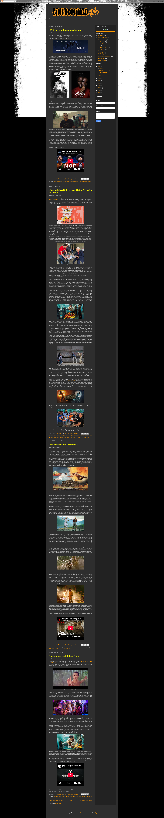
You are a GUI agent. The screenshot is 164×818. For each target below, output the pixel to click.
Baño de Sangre (101, 42)
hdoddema (82, 813)
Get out (67, 181)
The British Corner (102, 40)
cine (61, 647)
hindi (88, 647)
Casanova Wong (69, 435)
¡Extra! (99, 46)
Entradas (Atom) (59, 803)
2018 (99, 85)
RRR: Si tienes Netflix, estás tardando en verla (63, 444)
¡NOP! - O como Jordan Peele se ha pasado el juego (65, 30)
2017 (99, 88)
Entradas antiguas (86, 800)
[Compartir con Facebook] (86, 179)
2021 (99, 78)
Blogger (96, 813)
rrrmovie (84, 437)
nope (83, 181)
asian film (62, 435)
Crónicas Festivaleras (79, 435)
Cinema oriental (67, 647)
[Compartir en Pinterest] (88, 179)
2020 (99, 80)
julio (100, 75)
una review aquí (72, 380)
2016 (99, 90)
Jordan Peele (76, 181)
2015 (99, 92)
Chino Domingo (101, 54)
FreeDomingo (101, 52)
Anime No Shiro (101, 44)
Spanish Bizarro (101, 50)
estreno (63, 181)
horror (70, 181)
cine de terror (57, 181)
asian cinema (57, 435)
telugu (71, 648)
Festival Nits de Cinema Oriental (67, 437)
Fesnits (86, 435)
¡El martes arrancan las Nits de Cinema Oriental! (64, 656)
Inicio (72, 800)
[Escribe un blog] (83, 179)
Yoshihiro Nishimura (87, 796)
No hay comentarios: (73, 179)
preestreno (88, 181)
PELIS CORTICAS (101, 58)
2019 (99, 83)
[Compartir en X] (85, 179)
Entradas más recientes (56, 800)
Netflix (77, 437)
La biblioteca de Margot (103, 48)
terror (50, 183)
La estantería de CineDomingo (104, 56)
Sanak (87, 437)
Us (52, 183)
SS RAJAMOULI (66, 648)
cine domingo (101, 35)
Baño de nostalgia (102, 60)
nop (81, 181)
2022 (99, 66)
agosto (101, 68)
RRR (80, 437)
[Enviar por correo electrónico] (81, 179)
